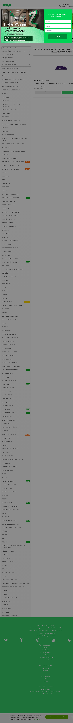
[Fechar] (70, 11)
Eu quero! (58, 36)
